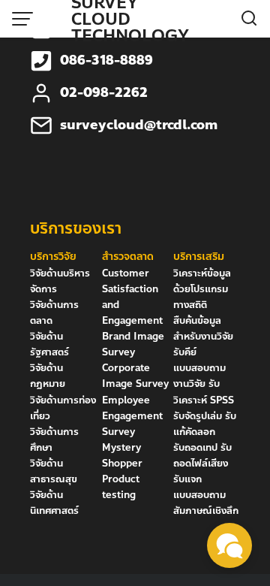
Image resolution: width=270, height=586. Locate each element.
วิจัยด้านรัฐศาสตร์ (49, 344)
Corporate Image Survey (135, 376)
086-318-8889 (106, 60)
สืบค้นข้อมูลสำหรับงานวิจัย (203, 328)
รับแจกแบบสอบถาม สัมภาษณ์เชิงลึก (205, 495)
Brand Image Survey (133, 344)
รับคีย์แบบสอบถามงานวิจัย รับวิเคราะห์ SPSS (203, 376)
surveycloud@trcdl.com (139, 125)
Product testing (121, 487)
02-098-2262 (104, 93)
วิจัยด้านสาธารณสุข (53, 471)
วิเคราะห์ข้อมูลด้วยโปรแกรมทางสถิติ (202, 289)
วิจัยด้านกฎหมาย (47, 376)
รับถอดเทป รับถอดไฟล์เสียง (202, 455)
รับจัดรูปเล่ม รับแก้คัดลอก (204, 424)
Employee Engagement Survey (132, 416)
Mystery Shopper (122, 455)
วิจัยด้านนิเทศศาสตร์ (54, 503)
